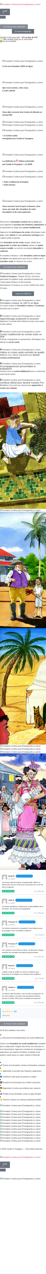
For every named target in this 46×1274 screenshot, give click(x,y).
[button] (14, 26)
